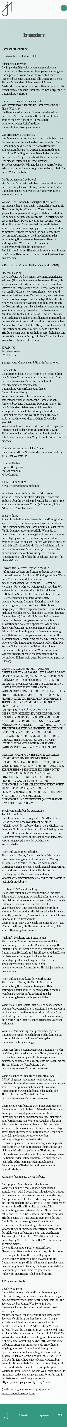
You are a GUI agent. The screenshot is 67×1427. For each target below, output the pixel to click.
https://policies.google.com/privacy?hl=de (26, 1382)
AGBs (60, 1415)
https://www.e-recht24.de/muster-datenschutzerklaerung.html (26, 1391)
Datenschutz (24, 1415)
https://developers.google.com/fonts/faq (31, 1374)
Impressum (44, 1415)
